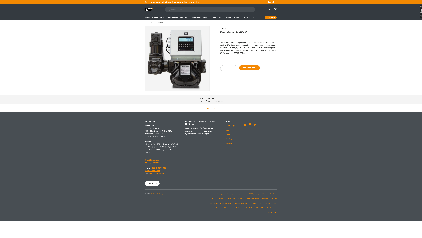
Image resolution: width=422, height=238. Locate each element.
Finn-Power (273, 194)
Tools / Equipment (200, 17)
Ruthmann (239, 208)
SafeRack (249, 208)
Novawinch (253, 203)
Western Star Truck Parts (269, 208)
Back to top (211, 108)
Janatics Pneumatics (252, 199)
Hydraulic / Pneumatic (177, 17)
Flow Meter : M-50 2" (157, 23)
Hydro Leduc (231, 199)
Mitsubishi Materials (240, 203)
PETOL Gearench (265, 203)
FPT (213, 199)
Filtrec (264, 194)
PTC (275, 203)
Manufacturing (232, 17)
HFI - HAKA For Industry (157, 194)
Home (147, 23)
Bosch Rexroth (241, 194)
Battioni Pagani (219, 194)
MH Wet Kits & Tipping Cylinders (220, 203)
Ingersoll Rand (272, 212)
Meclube (274, 199)
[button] (275, 9)
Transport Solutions (153, 17)
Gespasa (223, 29)
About (227, 134)
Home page (230, 126)
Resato (218, 208)
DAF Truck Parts (254, 194)
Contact (247, 17)
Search (228, 130)
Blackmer (230, 194)
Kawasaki (265, 199)
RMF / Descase (228, 208)
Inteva (240, 199)
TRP (257, 208)
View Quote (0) (421, 11)
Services (217, 17)
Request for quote (249, 68)
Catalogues (230, 139)
